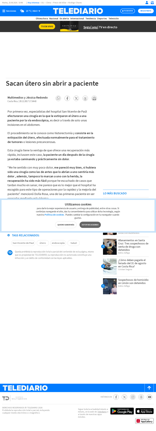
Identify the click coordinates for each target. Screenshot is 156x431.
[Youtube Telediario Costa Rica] (149, 397)
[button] (58, 98)
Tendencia (90, 18)
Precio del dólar (59, 2)
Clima (48, 2)
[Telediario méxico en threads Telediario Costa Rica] (141, 397)
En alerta (64, 18)
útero (43, 243)
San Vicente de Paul (23, 243)
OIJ (42, 2)
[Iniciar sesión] (146, 2)
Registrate (145, 11)
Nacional (53, 18)
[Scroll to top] (149, 388)
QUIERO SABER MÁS (65, 225)
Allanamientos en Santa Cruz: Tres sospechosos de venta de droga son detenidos (133, 245)
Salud (74, 243)
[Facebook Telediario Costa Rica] (116, 397)
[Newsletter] (152, 3)
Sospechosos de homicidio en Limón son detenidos (133, 281)
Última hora (42, 18)
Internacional (77, 18)
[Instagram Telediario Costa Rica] (132, 397)
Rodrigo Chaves (75, 2)
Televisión (113, 18)
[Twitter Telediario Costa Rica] (124, 397)
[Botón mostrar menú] (10, 10)
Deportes (102, 18)
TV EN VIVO (128, 11)
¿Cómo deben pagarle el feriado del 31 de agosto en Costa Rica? (132, 263)
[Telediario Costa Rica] (78, 11)
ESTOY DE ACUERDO (90, 225)
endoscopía (58, 243)
